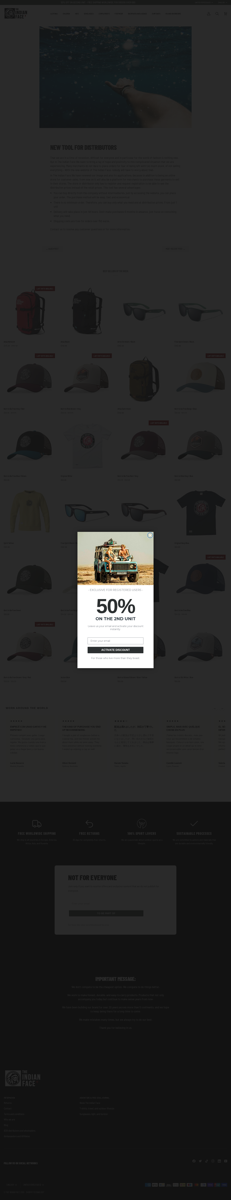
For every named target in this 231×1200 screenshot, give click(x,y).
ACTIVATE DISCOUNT (115, 650)
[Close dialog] (150, 535)
